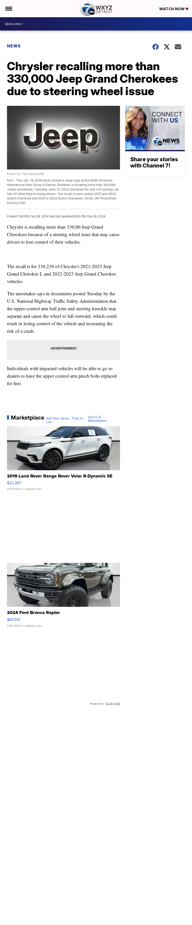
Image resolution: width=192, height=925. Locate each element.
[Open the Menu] (8, 8)
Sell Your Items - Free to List (64, 420)
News (14, 45)
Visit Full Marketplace (97, 419)
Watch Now (172, 8)
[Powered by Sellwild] (113, 704)
